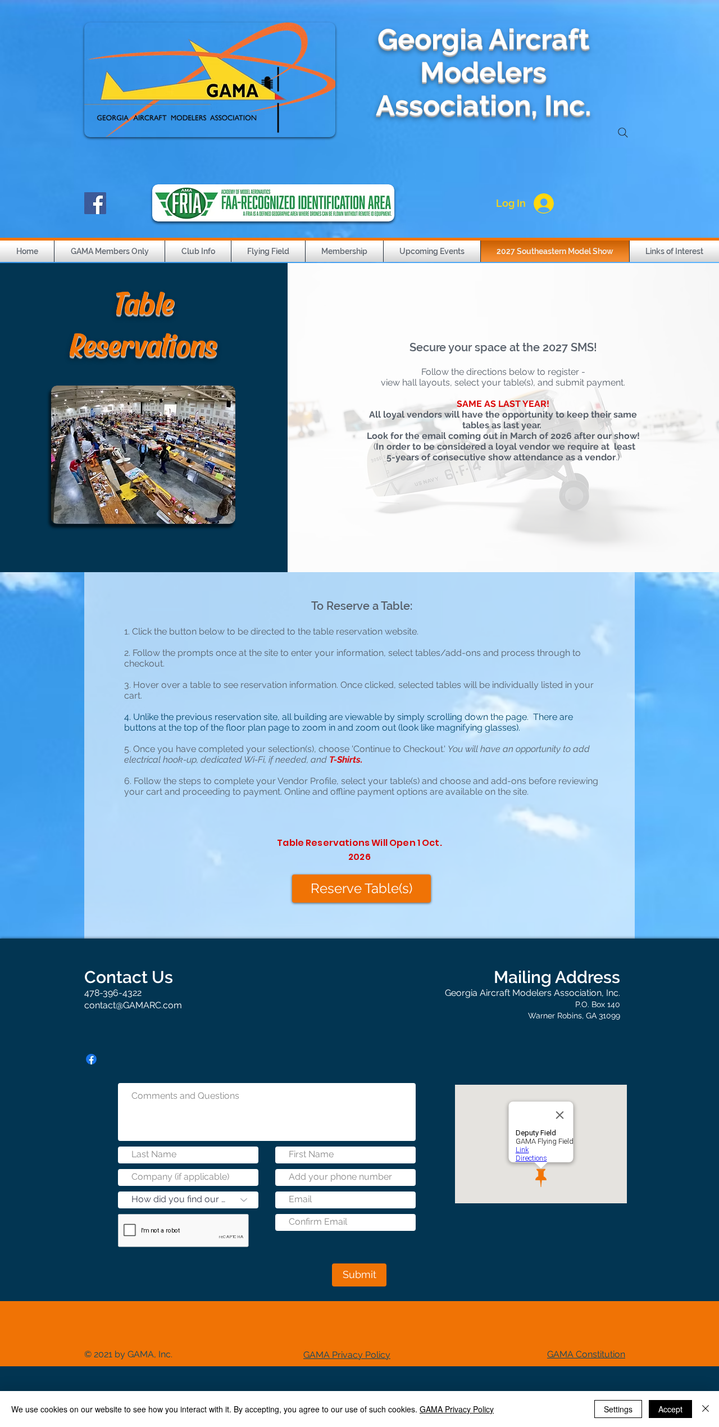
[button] (109, 251)
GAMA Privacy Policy (457, 1409)
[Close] (705, 1409)
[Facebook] (95, 203)
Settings (618, 1409)
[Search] (623, 132)
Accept (670, 1409)
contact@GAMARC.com (133, 1005)
